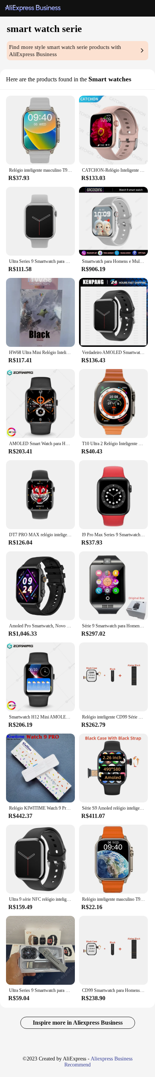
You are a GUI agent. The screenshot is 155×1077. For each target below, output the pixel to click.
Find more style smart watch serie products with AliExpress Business (65, 51)
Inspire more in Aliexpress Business (78, 1022)
